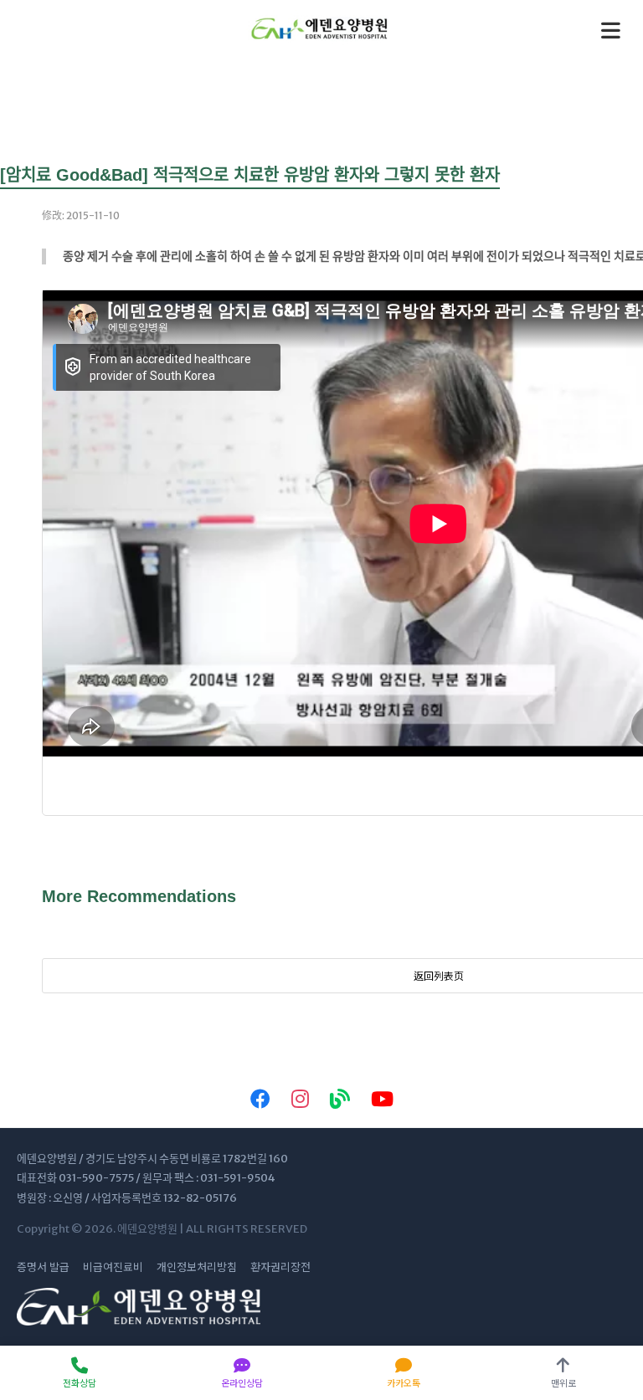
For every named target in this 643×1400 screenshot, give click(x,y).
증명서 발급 (43, 1266)
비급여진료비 (113, 1266)
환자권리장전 (280, 1266)
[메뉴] (610, 30)
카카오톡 (403, 1382)
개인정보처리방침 (197, 1266)
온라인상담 (242, 1382)
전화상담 (79, 1382)
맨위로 (563, 1382)
